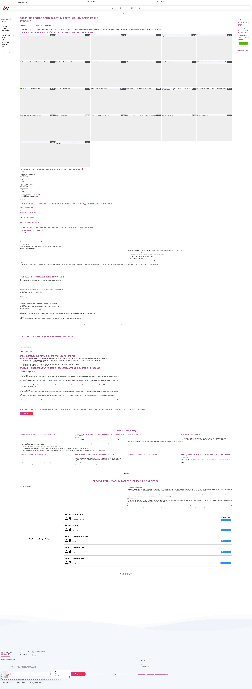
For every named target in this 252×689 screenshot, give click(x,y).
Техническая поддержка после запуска (29, 225)
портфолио (23, 25)
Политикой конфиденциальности (146, 674)
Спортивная (4, 39)
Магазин (240, 24)
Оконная (4, 37)
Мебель (3, 32)
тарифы (31, 25)
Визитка (240, 21)
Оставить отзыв (226, 530)
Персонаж (240, 32)
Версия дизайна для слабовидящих (28, 212)
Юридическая (5, 23)
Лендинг (240, 25)
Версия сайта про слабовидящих (27, 248)
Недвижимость (5, 30)
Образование (5, 44)
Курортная (4, 26)
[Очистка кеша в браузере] (134, 434)
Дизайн (21, 262)
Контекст (241, 39)
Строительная (5, 24)
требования (39, 25)
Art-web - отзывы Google (74, 525)
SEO (240, 37)
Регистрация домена (27, 235)
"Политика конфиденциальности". (42, 654)
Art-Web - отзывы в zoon (74, 558)
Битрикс (36, 196)
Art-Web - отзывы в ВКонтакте (77, 536)
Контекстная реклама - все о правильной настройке (95, 454)
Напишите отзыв (225, 562)
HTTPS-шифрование (24, 244)
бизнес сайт (22, 194)
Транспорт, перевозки (7, 33)
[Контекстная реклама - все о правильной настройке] (34, 454)
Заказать (26, 413)
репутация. (227, 505)
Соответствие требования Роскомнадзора (30, 222)
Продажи (4, 28)
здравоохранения (84, 29)
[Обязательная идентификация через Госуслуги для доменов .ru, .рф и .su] (145, 454)
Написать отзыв (226, 520)
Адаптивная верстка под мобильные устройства (31, 215)
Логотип (240, 30)
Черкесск (34, 655)
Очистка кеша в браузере (190, 434)
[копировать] (28, 2)
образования (77, 29)
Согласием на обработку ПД (161, 674)
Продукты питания (6, 42)
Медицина (4, 21)
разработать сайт (120, 29)
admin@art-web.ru (22, 2)
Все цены (243, 46)
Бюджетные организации (8, 40)
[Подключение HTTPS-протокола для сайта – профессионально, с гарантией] (39, 434)
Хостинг (22, 239)
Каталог (240, 22)
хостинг (32, 217)
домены (27, 217)
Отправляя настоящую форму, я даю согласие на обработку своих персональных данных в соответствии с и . (128, 674)
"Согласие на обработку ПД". (41, 651)
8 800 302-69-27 (91, 2)
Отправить (78, 674)
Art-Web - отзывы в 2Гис (74, 547)
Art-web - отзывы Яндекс (74, 514)
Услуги (3, 46)
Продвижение (243, 35)
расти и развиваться (141, 505)
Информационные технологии (9, 35)
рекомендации (48, 25)
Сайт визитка (23, 173)
